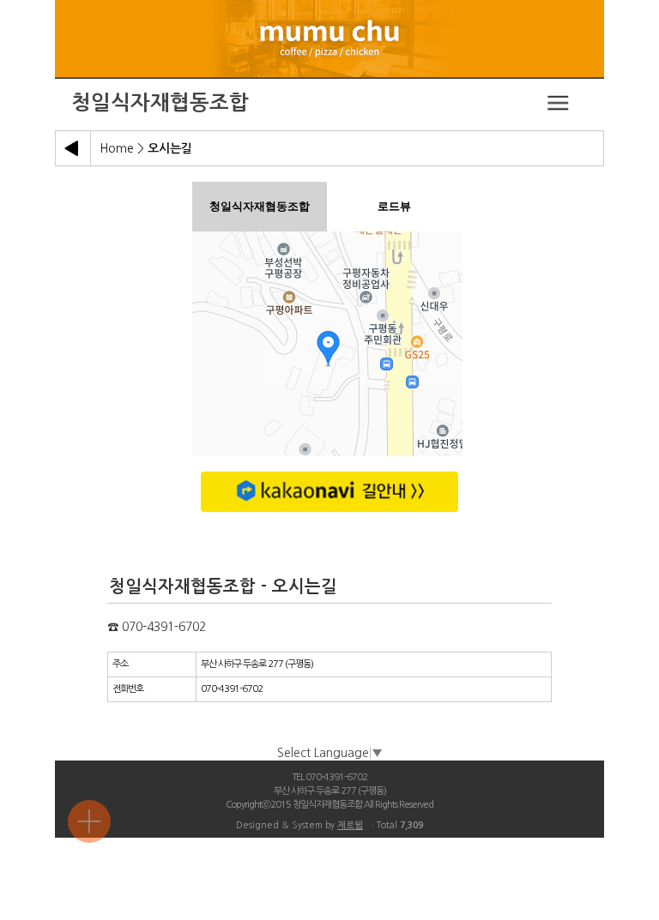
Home (117, 148)
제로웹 (350, 825)
